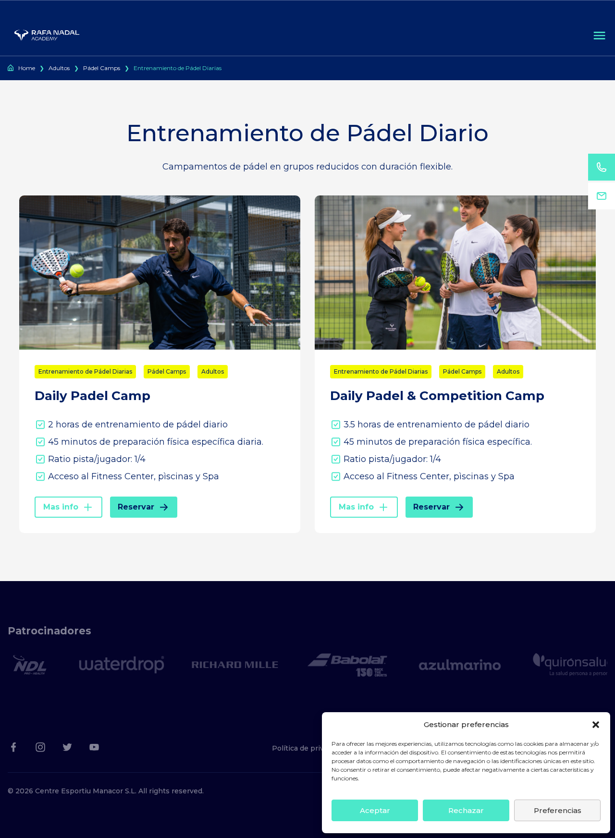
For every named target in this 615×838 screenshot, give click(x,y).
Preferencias (557, 810)
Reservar (136, 506)
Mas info (60, 506)
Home (26, 68)
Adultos (59, 68)
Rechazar (466, 810)
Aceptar (375, 810)
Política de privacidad (309, 748)
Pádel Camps (101, 68)
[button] (596, 724)
